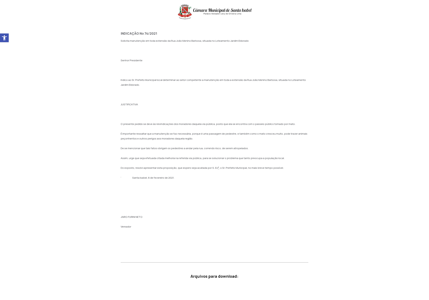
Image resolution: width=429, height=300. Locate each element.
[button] (4, 37)
